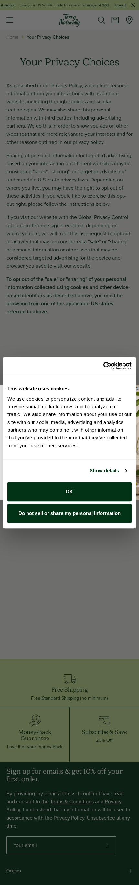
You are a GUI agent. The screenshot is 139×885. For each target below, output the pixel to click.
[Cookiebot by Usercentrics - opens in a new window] (103, 366)
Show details (104, 470)
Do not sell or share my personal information (69, 513)
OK (69, 491)
